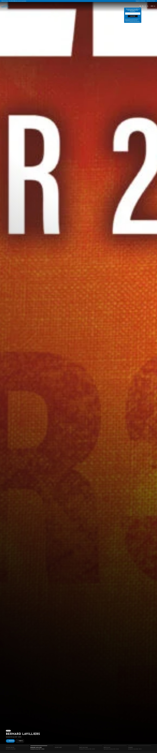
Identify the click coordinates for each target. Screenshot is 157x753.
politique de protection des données (135, 21)
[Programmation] (143, 6)
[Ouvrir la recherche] (145, 6)
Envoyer (132, 16)
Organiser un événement (140, 0)
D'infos (21, 741)
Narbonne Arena (127, 20)
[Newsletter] (140, 6)
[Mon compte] (148, 6)
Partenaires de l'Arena (151, 0)
